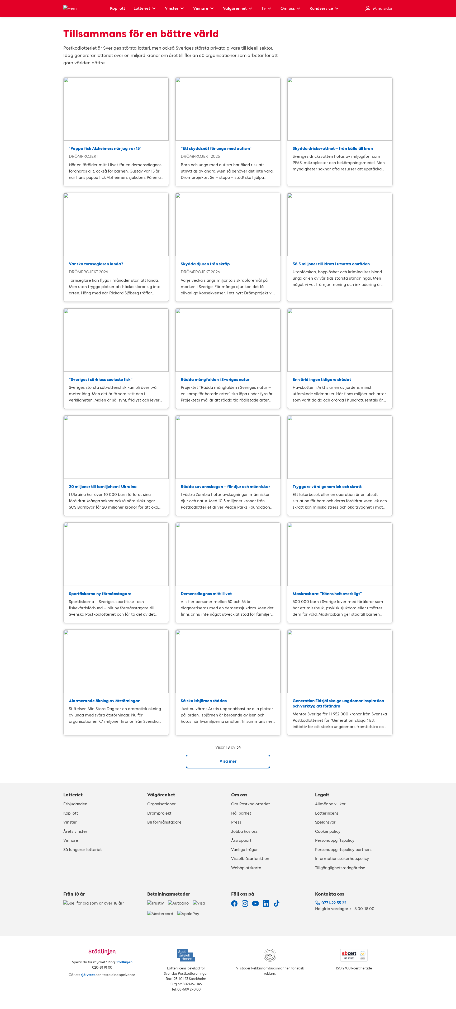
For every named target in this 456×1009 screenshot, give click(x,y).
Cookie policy (327, 831)
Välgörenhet (235, 8)
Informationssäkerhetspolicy (342, 858)
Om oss (288, 8)
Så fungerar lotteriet (82, 849)
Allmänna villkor (330, 804)
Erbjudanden (75, 804)
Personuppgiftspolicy (334, 840)
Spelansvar (325, 822)
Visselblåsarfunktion (250, 858)
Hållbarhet (241, 813)
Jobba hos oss (244, 831)
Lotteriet (142, 8)
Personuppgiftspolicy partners (343, 849)
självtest (88, 975)
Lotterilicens (327, 813)
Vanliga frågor (244, 849)
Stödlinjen (124, 962)
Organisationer (161, 804)
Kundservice (321, 8)
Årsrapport (241, 840)
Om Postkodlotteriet (250, 804)
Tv (264, 8)
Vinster (171, 8)
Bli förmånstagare (164, 822)
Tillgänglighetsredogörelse (340, 867)
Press (236, 822)
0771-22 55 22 (333, 903)
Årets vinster (75, 831)
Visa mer (228, 761)
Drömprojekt (159, 813)
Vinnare (200, 8)
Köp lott (117, 8)
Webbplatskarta (246, 867)
